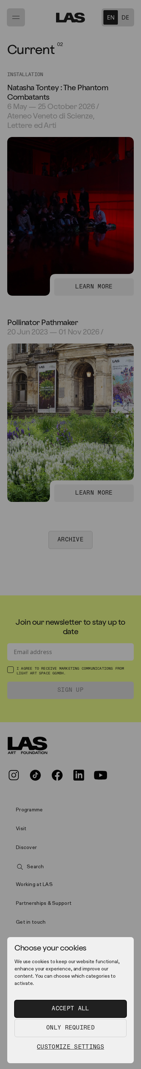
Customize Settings (70, 1047)
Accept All (70, 1008)
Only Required (70, 1028)
